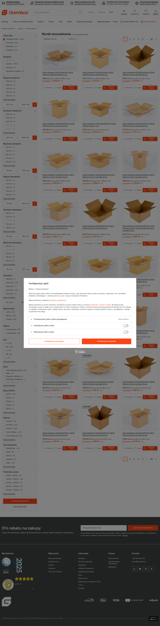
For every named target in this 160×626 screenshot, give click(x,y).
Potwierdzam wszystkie (106, 341)
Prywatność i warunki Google (100, 305)
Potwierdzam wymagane (54, 341)
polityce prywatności (59, 300)
